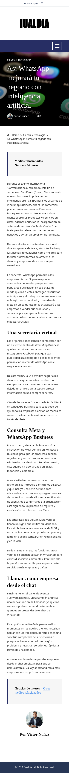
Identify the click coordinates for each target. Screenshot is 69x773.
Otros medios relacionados (32, 690)
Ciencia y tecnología (19, 60)
